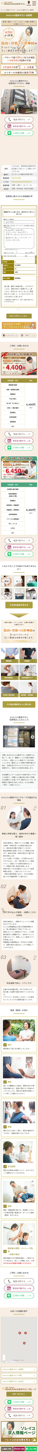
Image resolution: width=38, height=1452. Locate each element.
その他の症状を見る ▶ (19, 605)
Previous (2, 255)
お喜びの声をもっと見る (18, 316)
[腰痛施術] (10, 654)
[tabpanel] (19, 254)
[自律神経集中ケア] (28, 671)
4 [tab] (22, 749)
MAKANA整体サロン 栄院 (12, 1375)
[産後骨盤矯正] (10, 671)
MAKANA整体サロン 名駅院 (12, 1369)
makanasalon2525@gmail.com (21, 181)
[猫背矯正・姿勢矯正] (28, 688)
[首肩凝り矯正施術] (10, 688)
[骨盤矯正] (28, 654)
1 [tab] (18, 309)
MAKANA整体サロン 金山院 (12, 1381)
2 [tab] (20, 309)
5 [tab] (25, 749)
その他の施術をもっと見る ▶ (19, 704)
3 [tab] (19, 749)
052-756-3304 (16, 178)
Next (34, 255)
